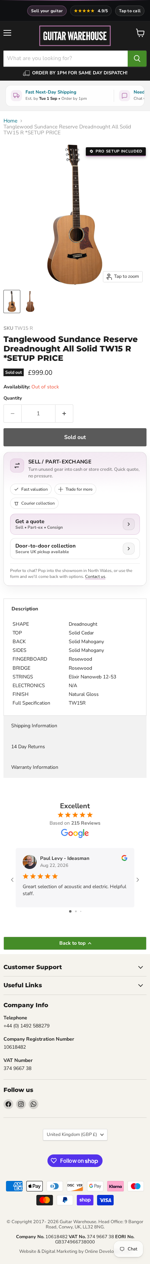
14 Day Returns (28, 746)
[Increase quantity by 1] (64, 413)
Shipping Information (34, 725)
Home (10, 121)
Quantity (12, 398)
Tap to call (130, 11)
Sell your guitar (47, 11)
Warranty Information (34, 767)
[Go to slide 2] (76, 911)
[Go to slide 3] (80, 911)
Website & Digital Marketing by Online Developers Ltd (75, 1251)
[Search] (137, 59)
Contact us (95, 576)
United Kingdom (72, 1134)
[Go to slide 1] (70, 911)
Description (25, 608)
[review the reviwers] (124, 859)
